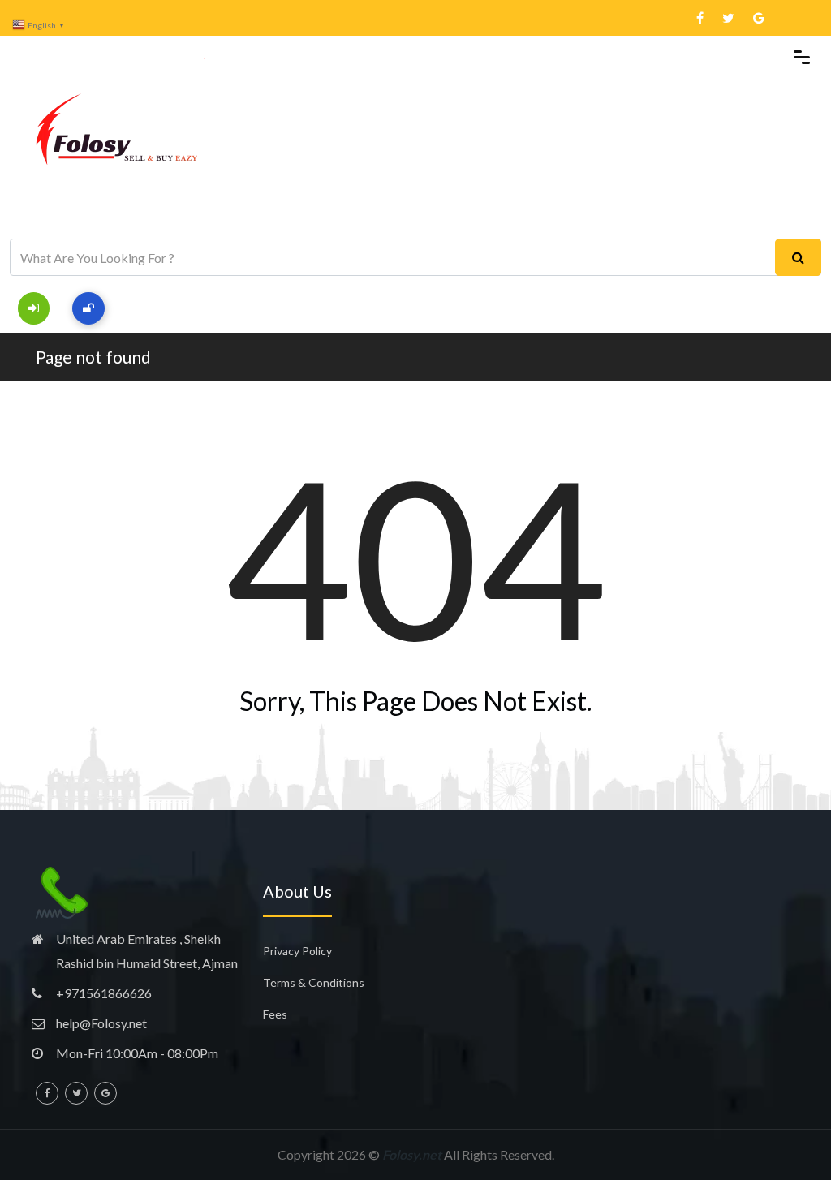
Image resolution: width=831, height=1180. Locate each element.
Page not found (93, 357)
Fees (275, 1014)
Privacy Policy (297, 951)
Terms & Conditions (313, 982)
